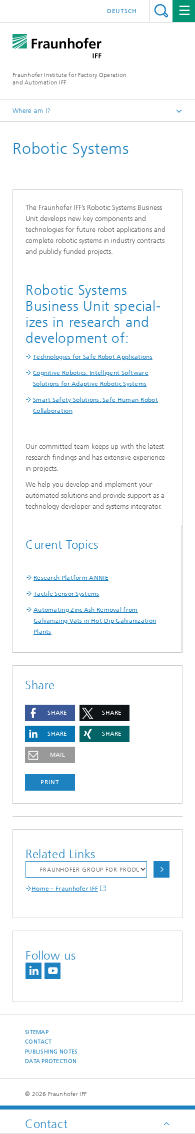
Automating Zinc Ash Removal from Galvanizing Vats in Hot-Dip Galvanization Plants (95, 620)
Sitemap (36, 1032)
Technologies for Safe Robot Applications (92, 356)
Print (50, 782)
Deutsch (122, 10)
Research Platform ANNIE (71, 577)
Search (161, 10)
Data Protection (50, 1061)
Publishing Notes (51, 1052)
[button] (50, 713)
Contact (38, 1042)
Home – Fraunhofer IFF (65, 888)
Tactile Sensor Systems (67, 593)
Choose (162, 869)
